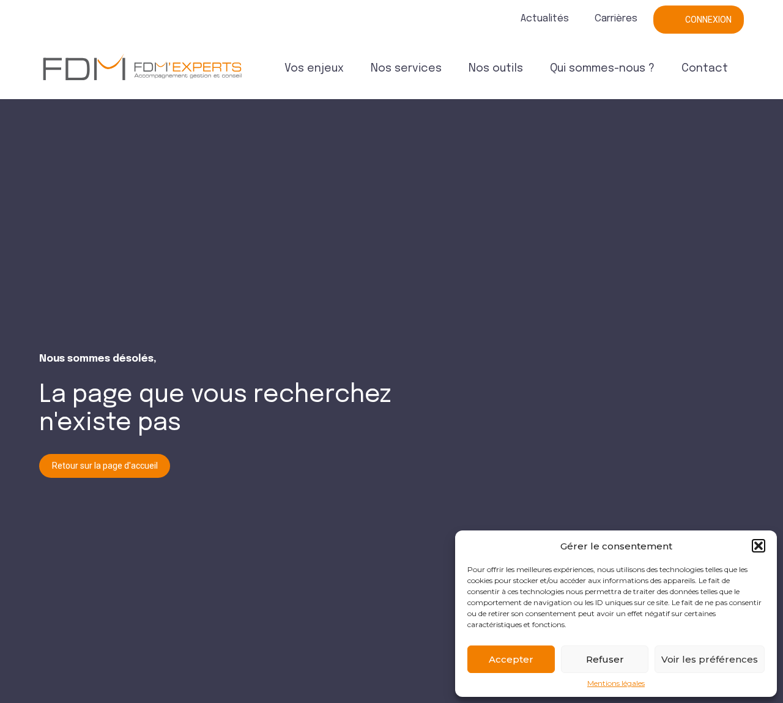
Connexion (708, 19)
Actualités (545, 18)
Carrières (616, 18)
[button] (758, 546)
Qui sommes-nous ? (602, 68)
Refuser (605, 659)
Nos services (406, 68)
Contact (704, 68)
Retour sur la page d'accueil (105, 466)
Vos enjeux (314, 68)
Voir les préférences (709, 659)
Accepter (511, 659)
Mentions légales (616, 683)
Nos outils (496, 68)
